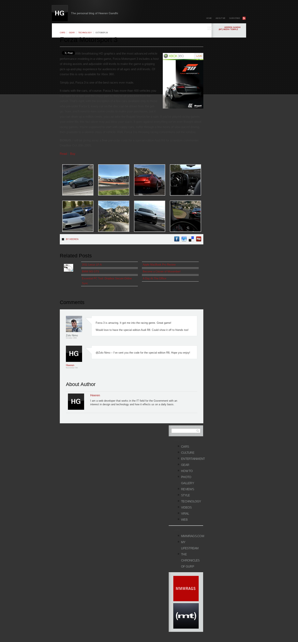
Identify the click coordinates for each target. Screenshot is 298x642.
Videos (186, 507)
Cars (62, 32)
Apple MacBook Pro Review (159, 264)
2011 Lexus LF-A (92, 264)
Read (63, 153)
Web (184, 519)
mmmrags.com (192, 536)
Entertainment (193, 458)
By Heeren (72, 239)
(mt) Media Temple (228, 29)
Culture (187, 452)
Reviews (187, 489)
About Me (220, 18)
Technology (85, 32)
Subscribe (234, 18)
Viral (185, 513)
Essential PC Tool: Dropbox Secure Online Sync (107, 281)
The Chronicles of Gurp (190, 560)
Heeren (70, 365)
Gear (71, 32)
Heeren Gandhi (232, 27)
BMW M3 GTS (90, 271)
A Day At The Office (154, 278)
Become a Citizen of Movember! (162, 271)
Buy (72, 153)
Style (185, 495)
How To (187, 471)
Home (209, 18)
